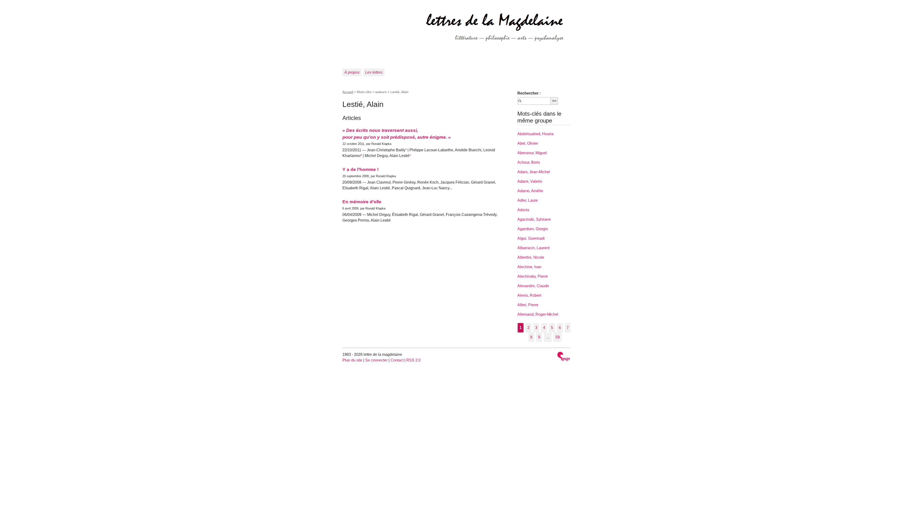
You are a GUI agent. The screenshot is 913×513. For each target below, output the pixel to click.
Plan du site (352, 360)
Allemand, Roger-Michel (537, 314)
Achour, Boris (528, 162)
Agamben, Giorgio (532, 229)
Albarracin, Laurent (533, 248)
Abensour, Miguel (532, 153)
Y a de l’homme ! (360, 169)
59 (557, 337)
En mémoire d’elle (361, 201)
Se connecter (376, 360)
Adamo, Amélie (530, 191)
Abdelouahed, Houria (535, 134)
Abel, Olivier (527, 143)
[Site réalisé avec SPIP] (563, 357)
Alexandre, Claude (533, 286)
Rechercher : (529, 93)
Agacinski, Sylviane (534, 219)
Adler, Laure (527, 200)
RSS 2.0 (413, 360)
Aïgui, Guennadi (531, 238)
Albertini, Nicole (530, 257)
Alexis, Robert (529, 295)
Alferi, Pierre (527, 305)
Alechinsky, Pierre (532, 276)
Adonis (523, 210)
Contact (396, 360)
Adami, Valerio (529, 181)
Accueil (347, 92)
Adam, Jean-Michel (533, 172)
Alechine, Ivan (529, 267)
